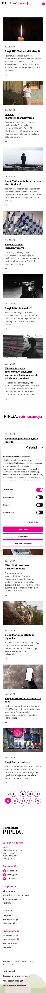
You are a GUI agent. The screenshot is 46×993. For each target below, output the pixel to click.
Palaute (7, 902)
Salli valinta (23, 536)
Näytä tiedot (33, 522)
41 (29, 793)
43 (8, 800)
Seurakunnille (10, 943)
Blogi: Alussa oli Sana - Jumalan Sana (23, 700)
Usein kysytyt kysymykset (16, 895)
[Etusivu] (15, 3)
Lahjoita (7, 915)
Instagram (12, 874)
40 (22, 793)
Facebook (12, 870)
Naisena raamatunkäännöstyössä (19, 116)
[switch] (39, 497)
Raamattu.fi (10, 935)
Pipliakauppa (11, 939)
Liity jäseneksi (10, 923)
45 (21, 800)
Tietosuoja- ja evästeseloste (16, 976)
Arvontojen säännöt (13, 980)
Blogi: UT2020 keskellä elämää (22, 51)
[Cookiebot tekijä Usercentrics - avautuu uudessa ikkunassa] (27, 447)
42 (36, 793)
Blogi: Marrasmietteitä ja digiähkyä (19, 636)
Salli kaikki (23, 529)
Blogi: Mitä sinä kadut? (18, 308)
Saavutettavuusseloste (14, 985)
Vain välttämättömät (23, 544)
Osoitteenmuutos (12, 899)
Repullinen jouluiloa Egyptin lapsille (21, 440)
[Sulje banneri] (42, 448)
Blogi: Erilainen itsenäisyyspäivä (14, 246)
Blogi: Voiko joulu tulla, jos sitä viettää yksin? (23, 182)
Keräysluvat (9, 971)
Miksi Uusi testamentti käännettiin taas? (18, 567)
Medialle (7, 947)
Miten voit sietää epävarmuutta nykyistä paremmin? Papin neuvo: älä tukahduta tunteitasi (21, 373)
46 (28, 800)
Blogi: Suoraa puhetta (17, 762)
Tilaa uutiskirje (10, 919)
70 (38, 800)
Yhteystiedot (9, 891)
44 (14, 800)
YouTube (11, 878)
